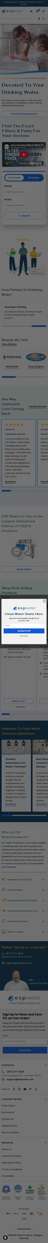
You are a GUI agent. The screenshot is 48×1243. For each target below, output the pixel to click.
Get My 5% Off (24, 631)
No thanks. (24, 636)
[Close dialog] (44, 601)
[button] (5, 1237)
